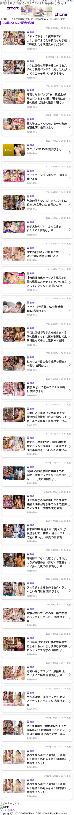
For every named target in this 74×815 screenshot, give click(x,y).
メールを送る (7, 810)
